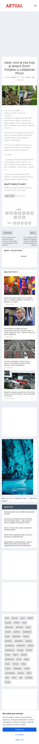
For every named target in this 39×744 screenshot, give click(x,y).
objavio (29, 641)
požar (7, 655)
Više (20, 678)
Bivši (7, 618)
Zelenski (28, 678)
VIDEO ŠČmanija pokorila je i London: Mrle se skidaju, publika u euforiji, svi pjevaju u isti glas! (18, 300)
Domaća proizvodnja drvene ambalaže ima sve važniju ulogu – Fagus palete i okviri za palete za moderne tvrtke (18, 521)
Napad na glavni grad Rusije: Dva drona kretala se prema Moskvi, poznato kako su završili (19, 394)
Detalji (14, 618)
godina (8, 623)
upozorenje (10, 673)
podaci (30, 646)
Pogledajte (9, 650)
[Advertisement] (19, 32)
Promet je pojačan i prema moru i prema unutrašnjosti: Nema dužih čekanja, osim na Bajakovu (17, 363)
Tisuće (7, 669)
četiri (7, 682)
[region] (19, 727)
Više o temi (9, 196)
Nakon (26, 636)
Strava (15, 664)
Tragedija (17, 669)
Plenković (21, 646)
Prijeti (15, 655)
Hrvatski (19, 627)
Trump (26, 669)
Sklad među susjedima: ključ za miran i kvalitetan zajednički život (18, 536)
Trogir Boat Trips (20, 498)
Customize (19, 735)
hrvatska (9, 627)
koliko (8, 632)
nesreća (8, 641)
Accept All (19, 730)
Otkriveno (9, 646)
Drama (30, 618)
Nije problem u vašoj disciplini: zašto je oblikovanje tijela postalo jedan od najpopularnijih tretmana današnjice (18, 544)
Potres (29, 650)
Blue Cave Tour (7, 498)
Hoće (24, 623)
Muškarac (16, 636)
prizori (24, 655)
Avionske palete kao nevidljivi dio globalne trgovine (19, 513)
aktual (14, 77)
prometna (9, 659)
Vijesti (28, 77)
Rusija (26, 659)
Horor (16, 623)
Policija (20, 650)
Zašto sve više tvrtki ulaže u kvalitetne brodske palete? (18, 529)
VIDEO (14, 678)
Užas (7, 678)
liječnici (17, 632)
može (7, 636)
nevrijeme (19, 641)
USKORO (21, 673)
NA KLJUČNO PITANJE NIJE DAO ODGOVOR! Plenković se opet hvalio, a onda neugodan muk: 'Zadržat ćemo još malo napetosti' (19, 331)
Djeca (22, 618)
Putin (19, 659)
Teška (23, 664)
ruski (7, 664)
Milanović (27, 632)
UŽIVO (29, 673)
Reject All (20, 740)
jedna (28, 627)
